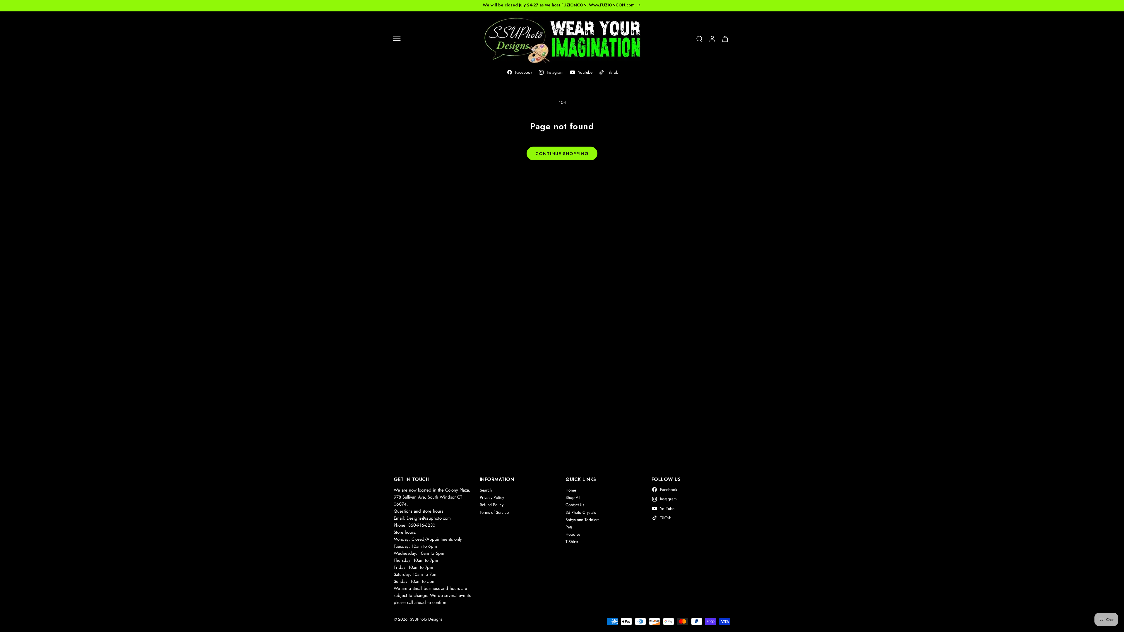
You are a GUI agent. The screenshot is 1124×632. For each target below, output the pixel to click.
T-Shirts (572, 542)
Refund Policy (491, 505)
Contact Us (575, 505)
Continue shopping (562, 153)
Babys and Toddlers (582, 520)
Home (571, 490)
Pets (569, 527)
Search (486, 490)
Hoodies (573, 534)
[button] (396, 38)
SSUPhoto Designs (426, 619)
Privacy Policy (492, 497)
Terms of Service (494, 512)
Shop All (573, 497)
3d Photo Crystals (581, 512)
